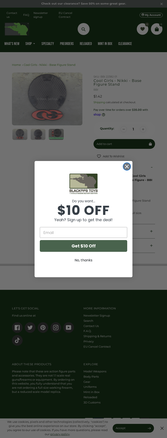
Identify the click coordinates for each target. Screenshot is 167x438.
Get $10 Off (84, 246)
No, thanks (83, 260)
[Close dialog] (127, 166)
